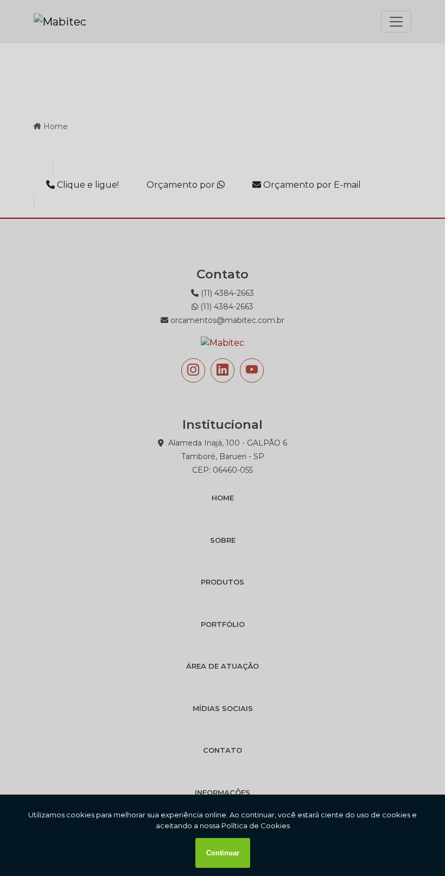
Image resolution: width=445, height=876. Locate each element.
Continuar (222, 853)
